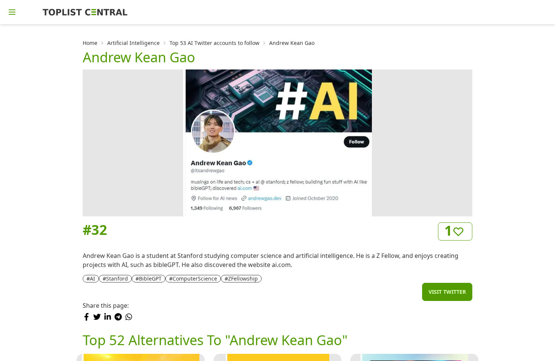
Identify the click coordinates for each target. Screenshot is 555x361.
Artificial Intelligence (133, 42)
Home (90, 42)
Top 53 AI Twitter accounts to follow (214, 42)
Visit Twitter (447, 291)
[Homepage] (85, 12)
